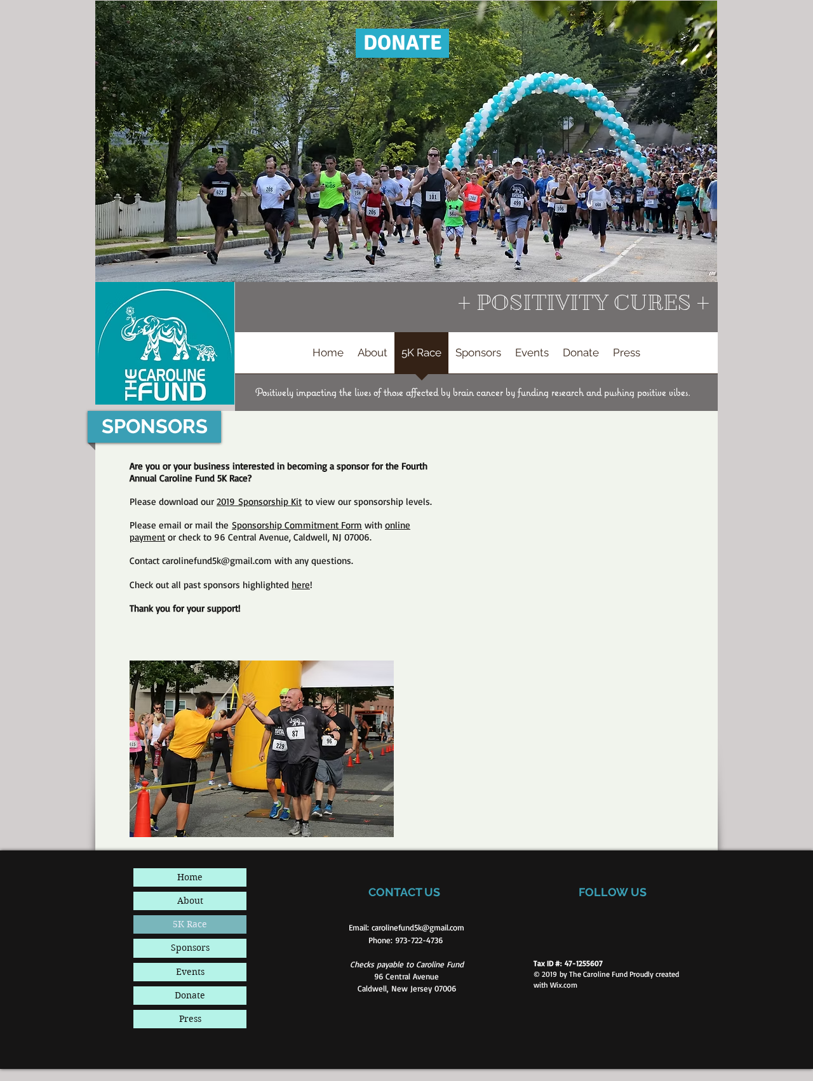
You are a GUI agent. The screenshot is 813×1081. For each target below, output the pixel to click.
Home (190, 877)
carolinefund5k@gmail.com (217, 560)
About (190, 900)
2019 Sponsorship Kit (259, 501)
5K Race (190, 924)
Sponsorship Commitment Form (297, 525)
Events (190, 971)
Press (190, 1018)
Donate (190, 995)
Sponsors (190, 947)
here (301, 585)
